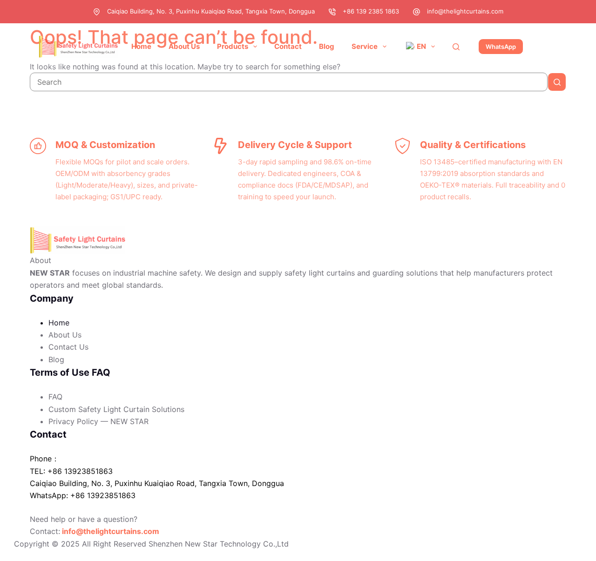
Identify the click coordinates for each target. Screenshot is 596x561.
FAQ (55, 396)
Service (365, 46)
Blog (326, 46)
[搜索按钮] (557, 82)
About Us (184, 46)
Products (232, 46)
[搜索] (456, 46)
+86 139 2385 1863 (371, 11)
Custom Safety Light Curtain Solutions (116, 409)
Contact (288, 46)
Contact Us (68, 346)
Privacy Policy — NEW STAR (98, 421)
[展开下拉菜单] (255, 46)
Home (141, 46)
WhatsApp (501, 46)
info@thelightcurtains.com (465, 11)
